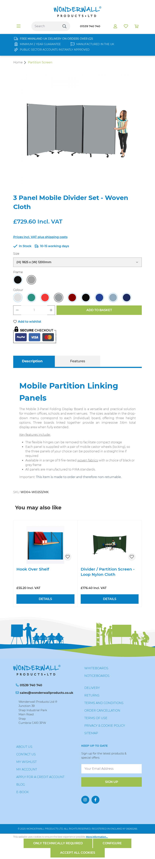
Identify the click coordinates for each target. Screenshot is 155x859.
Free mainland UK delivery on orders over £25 (56, 38)
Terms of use (95, 718)
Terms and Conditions (103, 703)
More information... (97, 836)
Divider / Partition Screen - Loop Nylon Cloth (108, 572)
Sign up (111, 782)
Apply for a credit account (40, 777)
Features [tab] (77, 361)
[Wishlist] (126, 26)
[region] (77, 130)
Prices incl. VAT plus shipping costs (40, 237)
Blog (20, 784)
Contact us (26, 754)
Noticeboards (96, 676)
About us (24, 747)
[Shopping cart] (136, 26)
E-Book (22, 792)
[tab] (32, 361)
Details (45, 599)
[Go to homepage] (77, 11)
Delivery (92, 688)
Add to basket (99, 310)
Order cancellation (102, 710)
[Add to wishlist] (67, 557)
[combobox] (45, 26)
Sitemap (91, 733)
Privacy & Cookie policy (104, 725)
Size (16, 253)
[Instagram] (85, 800)
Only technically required (58, 843)
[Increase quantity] (51, 310)
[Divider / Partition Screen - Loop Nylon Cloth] (110, 545)
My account (26, 769)
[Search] (64, 26)
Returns (91, 695)
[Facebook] (95, 800)
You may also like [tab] (38, 507)
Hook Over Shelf (32, 569)
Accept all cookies (77, 852)
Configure (112, 843)
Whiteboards (96, 668)
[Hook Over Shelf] (45, 545)
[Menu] (18, 26)
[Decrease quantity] (17, 310)
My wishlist (26, 762)
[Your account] (115, 26)
